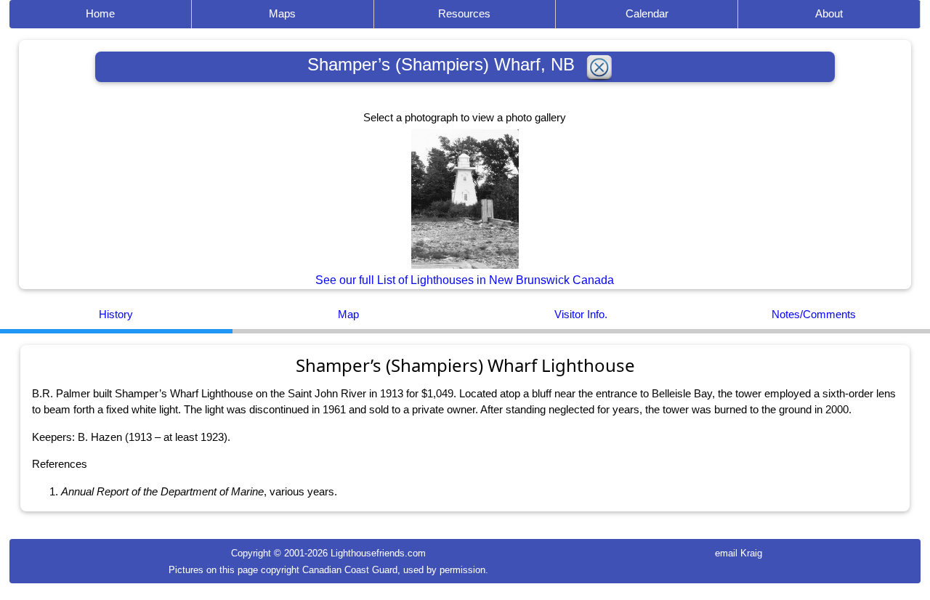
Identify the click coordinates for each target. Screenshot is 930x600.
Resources (464, 13)
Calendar (647, 13)
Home (100, 13)
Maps (282, 13)
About (829, 13)
